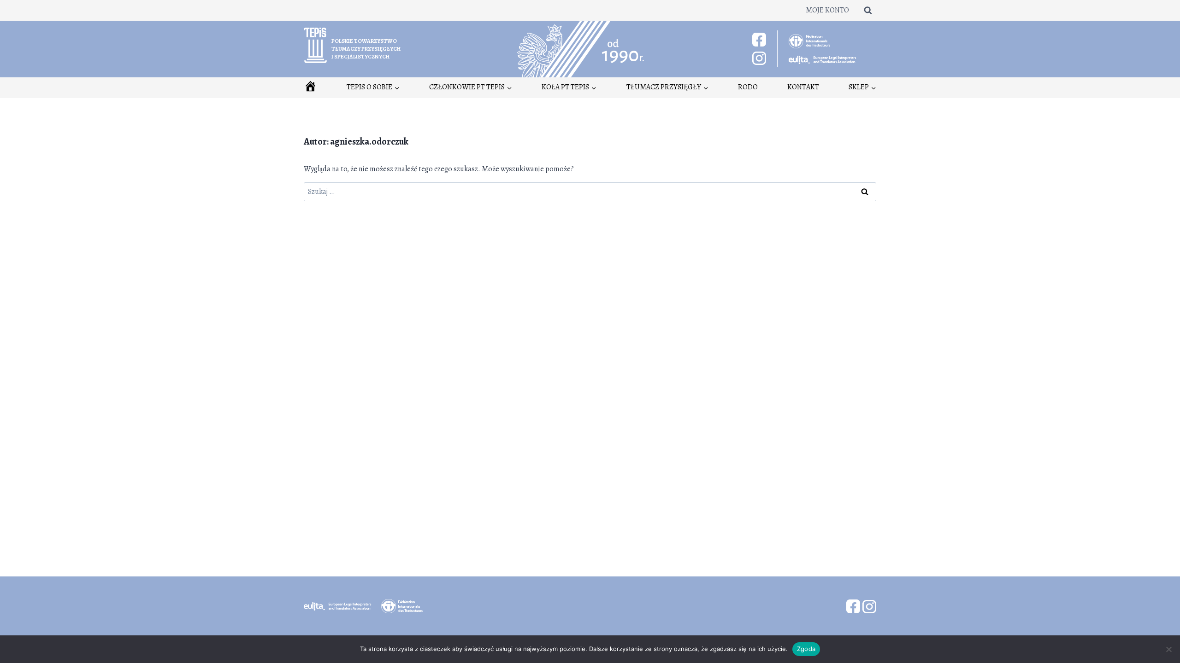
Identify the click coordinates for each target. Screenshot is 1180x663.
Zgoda (806, 648)
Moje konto (827, 10)
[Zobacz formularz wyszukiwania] (868, 10)
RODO (748, 87)
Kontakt (803, 87)
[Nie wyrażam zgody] (1168, 649)
